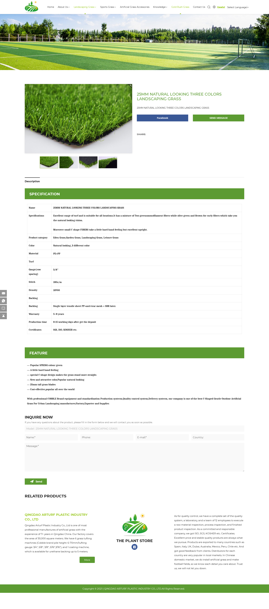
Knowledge (159, 6)
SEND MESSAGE (219, 117)
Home (50, 6)
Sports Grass (107, 6)
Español (221, 7)
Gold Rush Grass (180, 6)
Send (39, 481)
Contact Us (199, 6)
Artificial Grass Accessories (134, 6)
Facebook (162, 117)
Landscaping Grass (84, 6)
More (87, 559)
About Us (63, 6)
